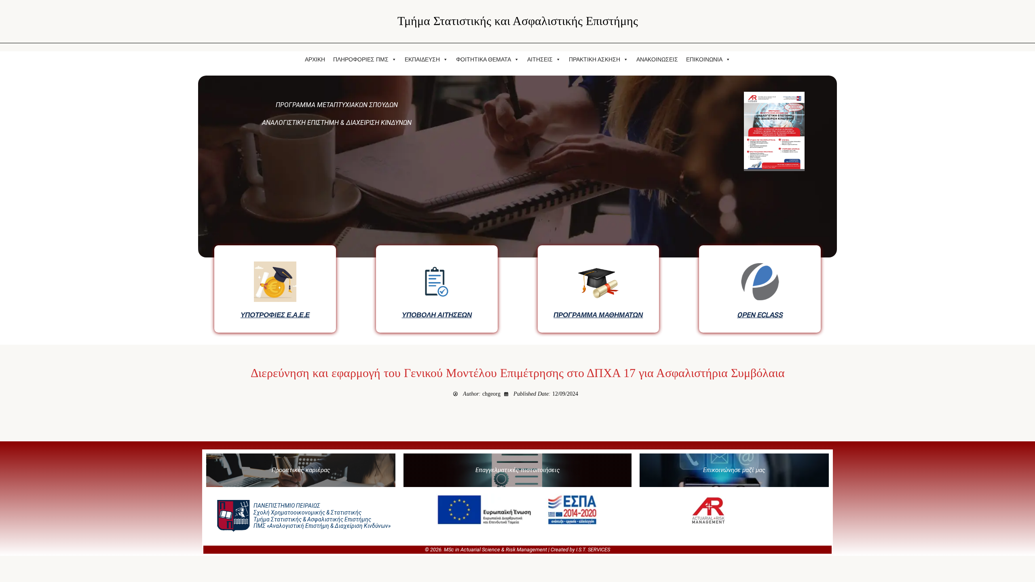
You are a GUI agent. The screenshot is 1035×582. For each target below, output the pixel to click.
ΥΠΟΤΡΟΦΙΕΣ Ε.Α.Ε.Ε (275, 315)
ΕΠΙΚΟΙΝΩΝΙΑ (704, 59)
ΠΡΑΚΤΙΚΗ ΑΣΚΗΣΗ (594, 59)
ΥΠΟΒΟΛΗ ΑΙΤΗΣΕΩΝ (437, 315)
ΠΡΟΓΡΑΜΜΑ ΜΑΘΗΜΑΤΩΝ (598, 315)
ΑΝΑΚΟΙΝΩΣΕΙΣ (657, 59)
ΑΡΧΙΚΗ (315, 59)
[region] (517, 206)
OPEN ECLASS (760, 315)
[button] (300, 470)
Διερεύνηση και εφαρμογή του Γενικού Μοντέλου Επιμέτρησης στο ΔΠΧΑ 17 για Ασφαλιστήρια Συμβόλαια (518, 373)
